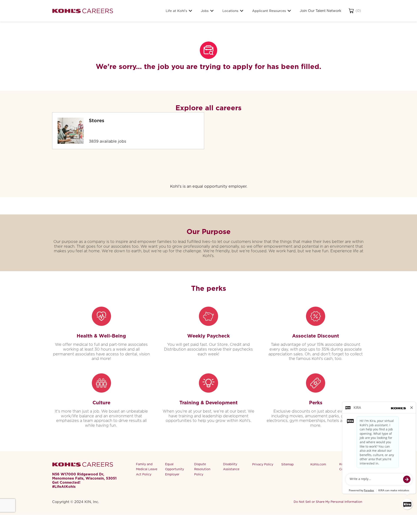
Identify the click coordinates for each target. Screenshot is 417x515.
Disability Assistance (231, 466)
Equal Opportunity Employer (174, 469)
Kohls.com (318, 464)
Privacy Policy (262, 464)
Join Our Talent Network (320, 11)
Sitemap (287, 464)
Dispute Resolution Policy (202, 469)
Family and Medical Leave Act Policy (146, 469)
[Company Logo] (82, 11)
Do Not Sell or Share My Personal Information (328, 501)
